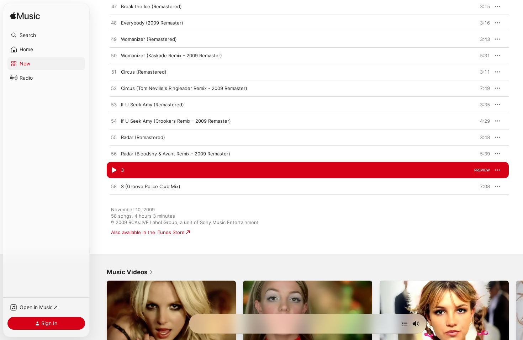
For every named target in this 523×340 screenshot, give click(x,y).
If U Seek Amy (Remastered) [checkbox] (152, 104)
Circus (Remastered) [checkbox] (144, 72)
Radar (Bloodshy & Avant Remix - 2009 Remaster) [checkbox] (175, 153)
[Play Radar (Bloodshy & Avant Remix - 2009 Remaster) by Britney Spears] (114, 154)
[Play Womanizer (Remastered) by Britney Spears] (114, 39)
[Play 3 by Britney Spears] (114, 170)
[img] (25, 16)
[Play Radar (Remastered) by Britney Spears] (114, 137)
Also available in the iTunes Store (148, 232)
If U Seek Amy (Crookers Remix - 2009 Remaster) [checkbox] (176, 121)
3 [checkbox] (122, 170)
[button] (46, 35)
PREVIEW (482, 6)
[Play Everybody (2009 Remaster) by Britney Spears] (114, 23)
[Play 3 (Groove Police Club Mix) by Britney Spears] (114, 187)
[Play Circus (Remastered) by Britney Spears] (114, 72)
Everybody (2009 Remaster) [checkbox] (152, 23)
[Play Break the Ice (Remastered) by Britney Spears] (114, 7)
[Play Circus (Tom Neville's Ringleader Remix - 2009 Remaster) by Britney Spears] (114, 88)
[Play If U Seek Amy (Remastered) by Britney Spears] (114, 105)
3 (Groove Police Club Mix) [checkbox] (150, 186)
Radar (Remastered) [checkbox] (143, 137)
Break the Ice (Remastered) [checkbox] (151, 6)
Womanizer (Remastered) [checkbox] (149, 39)
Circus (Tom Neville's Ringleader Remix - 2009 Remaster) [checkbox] (184, 88)
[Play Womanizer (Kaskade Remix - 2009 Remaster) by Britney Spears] (114, 56)
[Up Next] (405, 324)
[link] (130, 272)
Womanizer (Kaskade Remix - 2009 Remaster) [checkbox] (171, 55)
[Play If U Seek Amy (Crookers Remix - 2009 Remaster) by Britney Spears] (114, 121)
